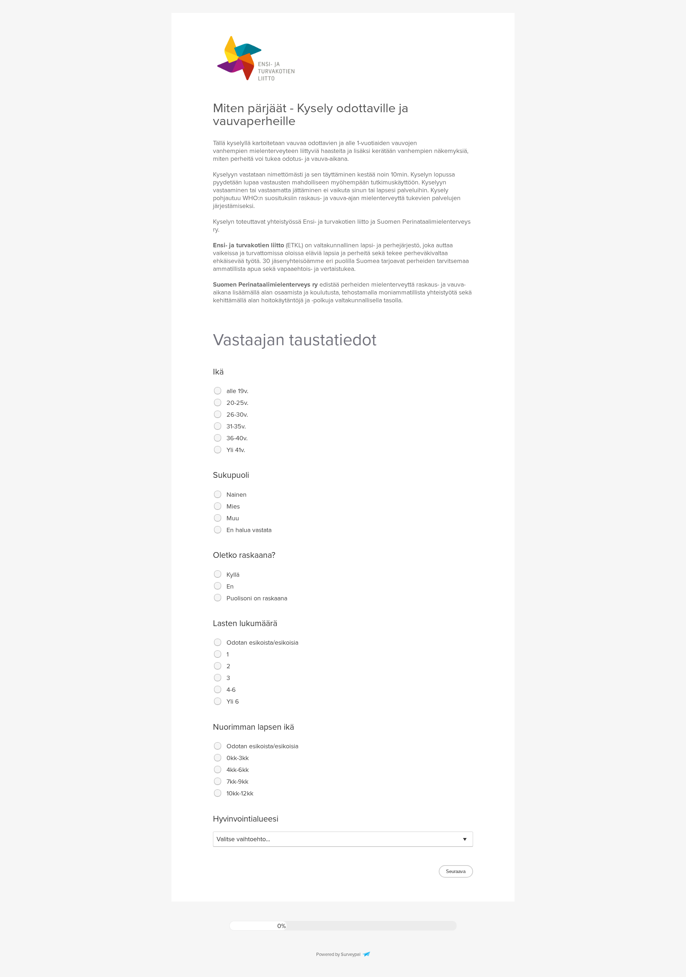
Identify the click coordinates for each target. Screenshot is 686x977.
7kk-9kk (237, 781)
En (230, 586)
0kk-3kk (238, 758)
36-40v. (237, 438)
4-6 (231, 690)
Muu (233, 518)
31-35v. (236, 426)
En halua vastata (249, 530)
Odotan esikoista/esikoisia (262, 642)
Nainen (237, 495)
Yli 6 (233, 701)
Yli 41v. (236, 450)
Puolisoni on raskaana (257, 598)
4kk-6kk (238, 770)
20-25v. (237, 403)
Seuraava (456, 871)
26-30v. (237, 414)
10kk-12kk (240, 793)
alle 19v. (237, 391)
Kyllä (233, 575)
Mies (233, 506)
